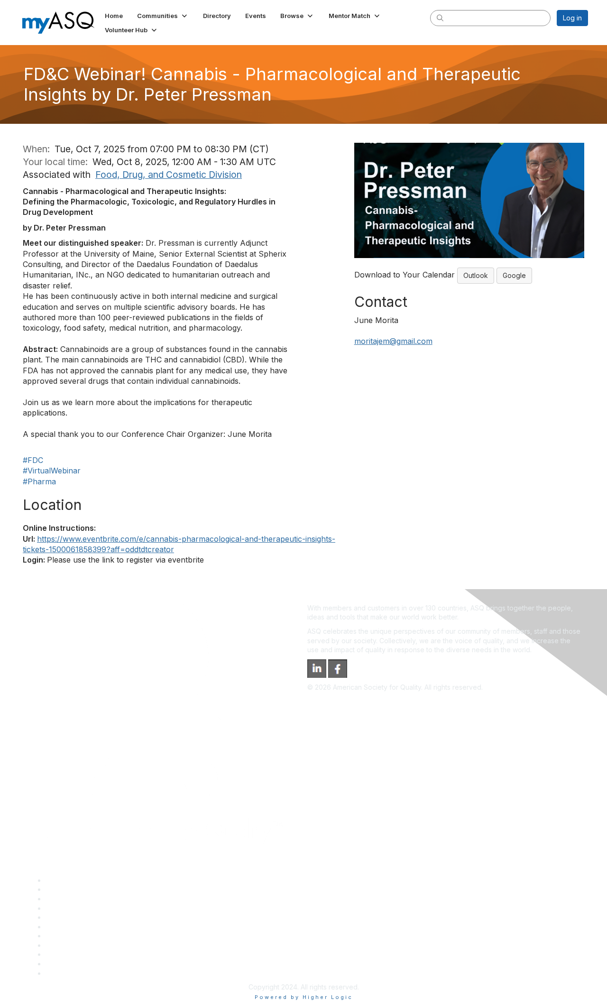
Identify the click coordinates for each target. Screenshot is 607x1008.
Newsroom (62, 973)
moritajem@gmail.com (393, 341)
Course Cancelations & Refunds (95, 945)
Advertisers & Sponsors (82, 954)
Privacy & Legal (70, 889)
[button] (163, 16)
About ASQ (63, 880)
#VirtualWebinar (52, 470)
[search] (440, 17)
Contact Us (63, 936)
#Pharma (39, 481)
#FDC (33, 460)
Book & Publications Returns (89, 927)
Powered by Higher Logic (304, 997)
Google (514, 275)
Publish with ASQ (72, 908)
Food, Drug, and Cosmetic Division (168, 174)
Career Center (68, 899)
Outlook (475, 275)
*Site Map (61, 964)
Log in (572, 18)
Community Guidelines (80, 917)
